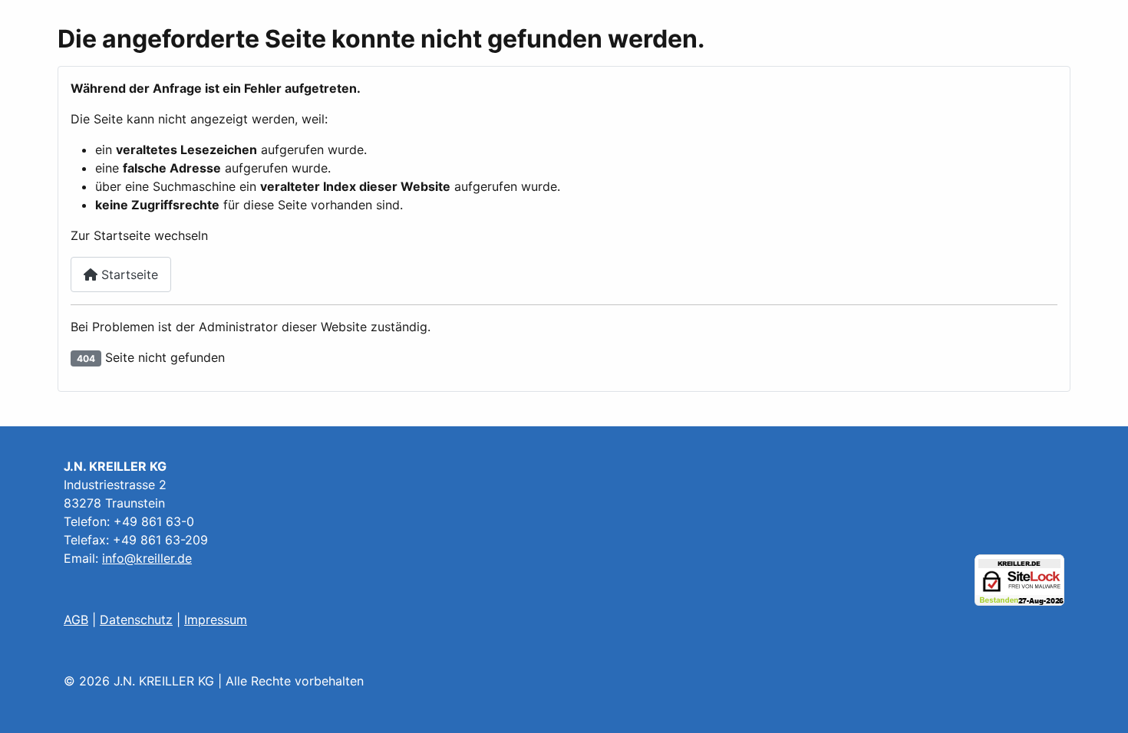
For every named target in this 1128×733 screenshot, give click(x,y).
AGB (76, 619)
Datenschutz (136, 619)
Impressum (215, 619)
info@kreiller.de (147, 558)
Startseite (127, 274)
